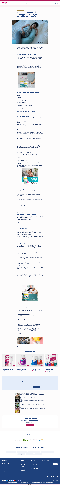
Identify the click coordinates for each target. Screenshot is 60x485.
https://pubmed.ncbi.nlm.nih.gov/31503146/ (24, 326)
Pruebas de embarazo (30, 454)
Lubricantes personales (38, 454)
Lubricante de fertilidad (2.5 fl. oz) (8, 369)
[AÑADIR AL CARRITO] (14, 365)
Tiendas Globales (23, 471)
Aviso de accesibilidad (34, 465)
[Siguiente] (38, 0)
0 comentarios (26, 18)
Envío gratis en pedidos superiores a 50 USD (30, 0)
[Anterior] (22, 0)
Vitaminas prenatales (21, 454)
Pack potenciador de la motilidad (36, 369)
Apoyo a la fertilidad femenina (21, 369)
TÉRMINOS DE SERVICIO (34, 464)
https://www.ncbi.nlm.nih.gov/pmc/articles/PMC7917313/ (27, 330)
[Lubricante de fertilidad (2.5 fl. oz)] (8, 360)
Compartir (19, 333)
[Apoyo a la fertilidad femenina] (23, 360)
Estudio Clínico (23, 470)
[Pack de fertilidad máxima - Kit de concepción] (51, 360)
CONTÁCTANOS (4, 471)
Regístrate (55, 464)
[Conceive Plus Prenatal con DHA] (30, 80)
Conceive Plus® (56, 480)
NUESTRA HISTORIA (23, 469)
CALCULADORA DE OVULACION (23, 466)
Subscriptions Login (23, 463)
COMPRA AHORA (30, 425)
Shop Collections (23, 464)
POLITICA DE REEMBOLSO (35, 468)
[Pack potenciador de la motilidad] (37, 360)
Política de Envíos (33, 463)
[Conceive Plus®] (4, 3)
